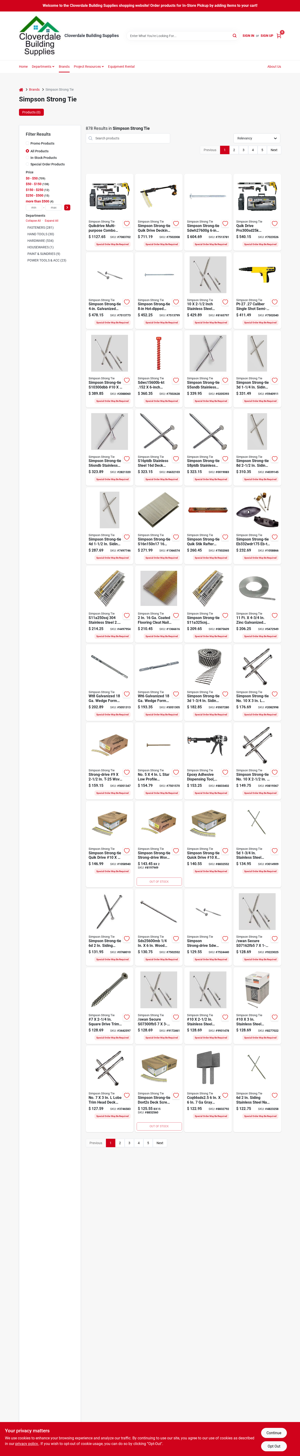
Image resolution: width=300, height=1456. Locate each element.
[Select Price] (67, 207)
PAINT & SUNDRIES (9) (43, 254)
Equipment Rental (121, 66)
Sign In (248, 35)
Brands (64, 66)
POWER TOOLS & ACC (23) (46, 260)
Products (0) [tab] (31, 112)
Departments (41, 66)
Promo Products (42, 143)
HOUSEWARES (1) (40, 247)
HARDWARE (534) (40, 241)
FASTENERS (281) (40, 227)
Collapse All (33, 220)
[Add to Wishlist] (127, 223)
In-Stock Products (43, 158)
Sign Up (267, 35)
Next (274, 150)
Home (23, 66)
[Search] (235, 35)
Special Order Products (47, 164)
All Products (39, 151)
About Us (274, 66)
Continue (273, 1433)
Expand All (51, 220)
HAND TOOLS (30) (40, 234)
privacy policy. (27, 1443)
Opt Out (274, 1446)
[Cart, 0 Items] (279, 35)
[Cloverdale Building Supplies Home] (40, 36)
